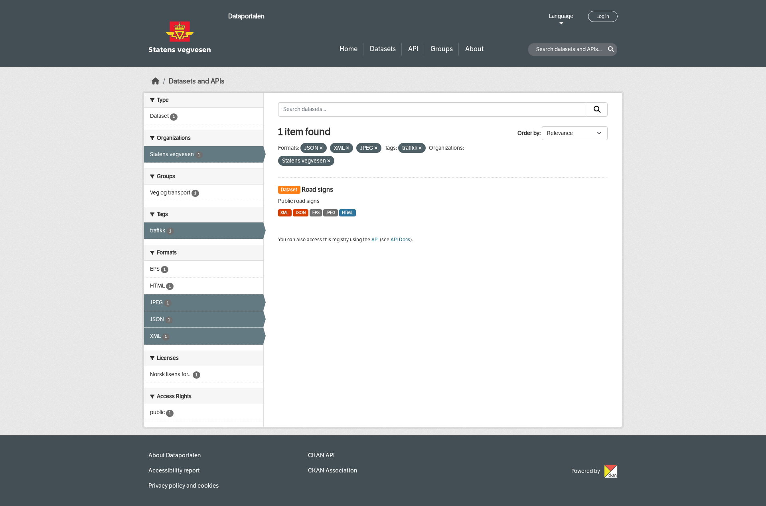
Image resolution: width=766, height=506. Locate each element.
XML (284, 212)
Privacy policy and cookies (183, 485)
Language (561, 16)
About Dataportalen (174, 455)
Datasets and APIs (197, 81)
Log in (602, 16)
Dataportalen (246, 16)
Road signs (317, 189)
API (413, 49)
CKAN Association (332, 470)
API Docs (400, 239)
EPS (316, 212)
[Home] (156, 81)
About (474, 49)
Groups (441, 49)
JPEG (330, 212)
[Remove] (321, 148)
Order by (528, 133)
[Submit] (597, 109)
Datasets (383, 49)
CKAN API (321, 455)
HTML (347, 212)
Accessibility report (174, 470)
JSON (301, 212)
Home (348, 49)
